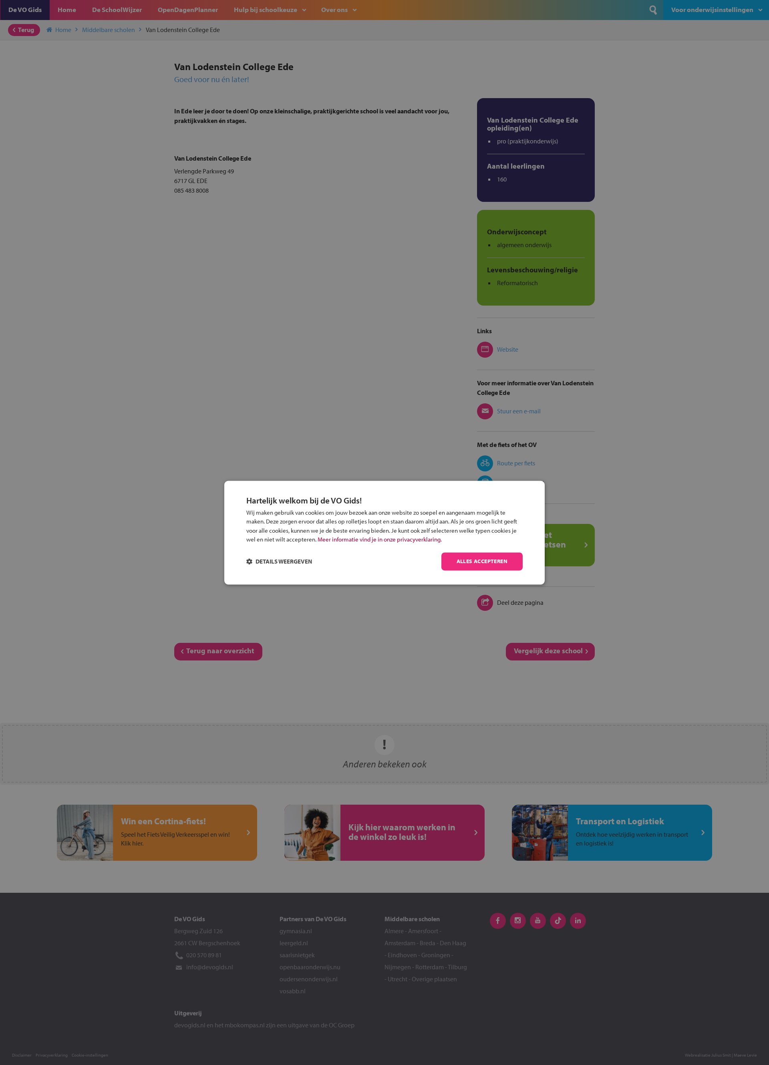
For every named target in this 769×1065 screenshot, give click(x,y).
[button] (279, 561)
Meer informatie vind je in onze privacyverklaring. (380, 540)
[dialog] (384, 532)
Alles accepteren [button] (482, 561)
